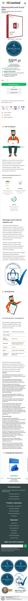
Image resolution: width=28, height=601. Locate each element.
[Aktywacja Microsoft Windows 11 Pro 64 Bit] (14, 465)
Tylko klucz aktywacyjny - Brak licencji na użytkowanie (11, 12)
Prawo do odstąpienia (14, 513)
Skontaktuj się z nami (14, 494)
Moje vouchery (14, 537)
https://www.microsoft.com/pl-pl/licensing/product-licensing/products (11, 407)
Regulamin (14, 516)
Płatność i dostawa (14, 511)
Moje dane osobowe (14, 535)
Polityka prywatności (14, 498)
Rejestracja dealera (14, 508)
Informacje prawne (14, 496)
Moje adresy (14, 533)
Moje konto (14, 520)
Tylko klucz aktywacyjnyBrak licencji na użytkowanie (14, 66)
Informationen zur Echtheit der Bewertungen (14, 599)
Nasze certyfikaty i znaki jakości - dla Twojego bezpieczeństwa (13, 491)
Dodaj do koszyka (14, 84)
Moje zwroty (14, 530)
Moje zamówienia (14, 528)
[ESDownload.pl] (13, 3)
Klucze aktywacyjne (14, 525)
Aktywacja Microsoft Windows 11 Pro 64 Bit (14, 479)
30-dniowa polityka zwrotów (14, 506)
